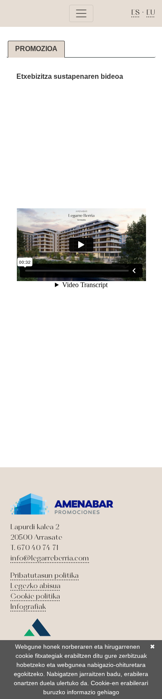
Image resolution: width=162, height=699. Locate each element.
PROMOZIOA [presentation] (36, 48)
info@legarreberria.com (49, 557)
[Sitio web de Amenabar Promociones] (62, 502)
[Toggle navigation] (81, 13)
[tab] (36, 49)
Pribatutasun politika (44, 575)
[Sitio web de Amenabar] (37, 633)
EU (150, 12)
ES (135, 12)
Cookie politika (35, 596)
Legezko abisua (35, 585)
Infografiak (28, 606)
